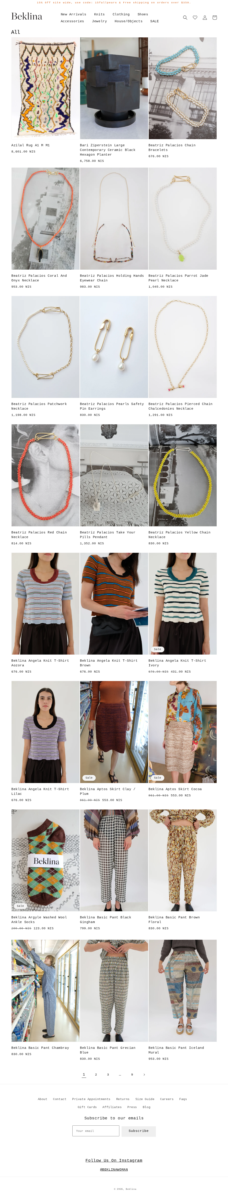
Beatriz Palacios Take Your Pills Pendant (108, 535)
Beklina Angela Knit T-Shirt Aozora (40, 663)
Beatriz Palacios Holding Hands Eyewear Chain (112, 278)
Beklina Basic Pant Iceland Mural (176, 1050)
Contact (59, 1099)
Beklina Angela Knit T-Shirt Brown (109, 663)
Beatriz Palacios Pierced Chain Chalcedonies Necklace (181, 406)
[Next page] (144, 1075)
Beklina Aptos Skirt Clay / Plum (108, 791)
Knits (99, 14)
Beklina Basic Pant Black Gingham (105, 920)
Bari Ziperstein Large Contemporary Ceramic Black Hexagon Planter (108, 150)
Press (132, 1107)
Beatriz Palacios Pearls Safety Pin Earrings (112, 406)
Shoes (143, 14)
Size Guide (145, 1099)
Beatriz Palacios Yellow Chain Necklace (179, 535)
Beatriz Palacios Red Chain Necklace (39, 535)
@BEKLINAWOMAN (114, 1170)
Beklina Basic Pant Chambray (40, 1048)
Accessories (72, 21)
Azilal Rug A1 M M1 (30, 145)
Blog (146, 1107)
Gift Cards (87, 1107)
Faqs (183, 1099)
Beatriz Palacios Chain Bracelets (172, 148)
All (15, 32)
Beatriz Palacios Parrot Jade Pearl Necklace (178, 278)
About (42, 1099)
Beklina (131, 1189)
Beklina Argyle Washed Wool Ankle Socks (39, 920)
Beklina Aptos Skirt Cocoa (175, 789)
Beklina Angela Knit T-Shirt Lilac (40, 791)
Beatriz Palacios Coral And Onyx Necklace (39, 278)
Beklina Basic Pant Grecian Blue (108, 1050)
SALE (154, 21)
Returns (123, 1099)
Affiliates (112, 1107)
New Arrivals (73, 14)
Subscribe (139, 1131)
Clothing (121, 14)
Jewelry (99, 21)
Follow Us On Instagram (114, 1160)
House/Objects (128, 21)
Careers (166, 1099)
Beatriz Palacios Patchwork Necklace (39, 406)
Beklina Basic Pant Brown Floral (174, 920)
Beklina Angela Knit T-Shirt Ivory (177, 663)
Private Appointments (91, 1099)
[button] (185, 17)
